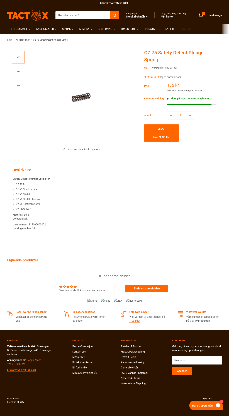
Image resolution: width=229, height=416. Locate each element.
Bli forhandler (80, 367)
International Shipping (133, 383)
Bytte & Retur (128, 357)
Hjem (9, 40)
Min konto (167, 16)
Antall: (148, 115)
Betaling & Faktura (131, 346)
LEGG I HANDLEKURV (161, 133)
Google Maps (34, 360)
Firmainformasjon (82, 346)
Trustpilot (134, 320)
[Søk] (114, 15)
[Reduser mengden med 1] (171, 115)
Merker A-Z (78, 357)
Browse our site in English (21, 369)
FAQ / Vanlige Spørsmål (134, 372)
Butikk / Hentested (82, 362)
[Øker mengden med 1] (190, 115)
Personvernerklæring (133, 362)
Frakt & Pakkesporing (133, 351)
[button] (152, 76)
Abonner (182, 371)
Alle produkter (23, 40)
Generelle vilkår (129, 367)
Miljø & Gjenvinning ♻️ (84, 372)
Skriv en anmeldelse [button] (147, 288)
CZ (145, 68)
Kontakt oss (79, 351)
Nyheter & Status (130, 378)
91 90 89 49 (18, 364)
